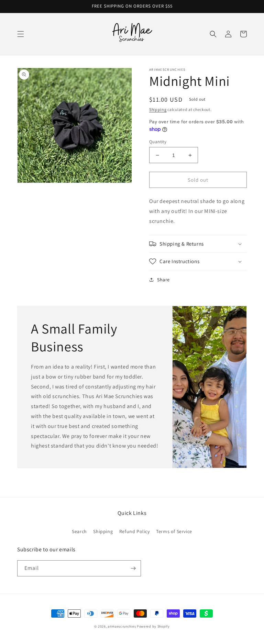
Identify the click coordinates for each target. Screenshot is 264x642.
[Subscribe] (133, 568)
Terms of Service (174, 531)
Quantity (157, 142)
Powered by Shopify (153, 626)
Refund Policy (134, 531)
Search (79, 531)
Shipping (158, 109)
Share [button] (163, 280)
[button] (20, 34)
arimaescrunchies (122, 626)
